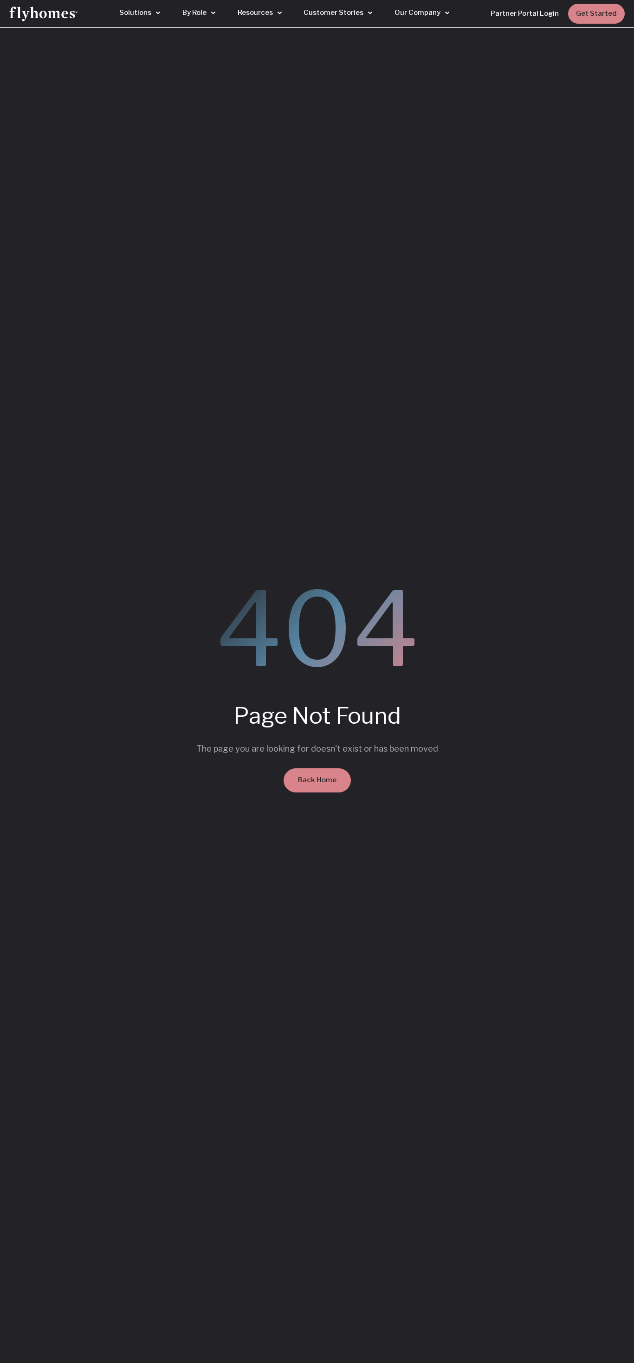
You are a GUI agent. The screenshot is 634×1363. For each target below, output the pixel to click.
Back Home (317, 780)
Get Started (596, 13)
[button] (139, 13)
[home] (43, 13)
